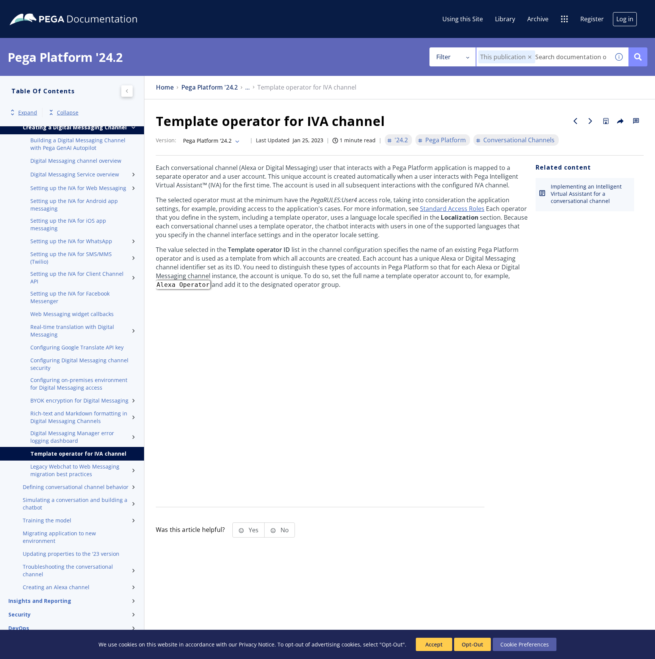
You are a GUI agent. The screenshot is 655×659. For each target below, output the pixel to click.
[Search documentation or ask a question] (637, 56)
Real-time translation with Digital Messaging (72, 330)
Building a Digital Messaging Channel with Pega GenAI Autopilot (77, 144)
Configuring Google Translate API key (77, 347)
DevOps (18, 628)
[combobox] (543, 56)
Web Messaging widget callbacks (72, 314)
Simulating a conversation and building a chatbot (75, 503)
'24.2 (401, 140)
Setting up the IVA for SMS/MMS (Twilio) (71, 257)
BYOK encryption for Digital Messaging (79, 400)
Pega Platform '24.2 (209, 87)
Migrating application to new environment (59, 537)
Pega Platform (445, 140)
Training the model (47, 520)
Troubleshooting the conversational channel (68, 570)
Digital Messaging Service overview (74, 174)
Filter (443, 57)
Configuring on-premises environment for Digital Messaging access (78, 383)
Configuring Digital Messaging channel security (79, 364)
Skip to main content (33, 9)
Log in (624, 19)
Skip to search (92, 9)
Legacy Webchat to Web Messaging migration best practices (74, 470)
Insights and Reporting (39, 600)
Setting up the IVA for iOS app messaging (68, 224)
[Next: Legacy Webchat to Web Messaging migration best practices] (590, 121)
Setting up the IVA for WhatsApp (71, 241)
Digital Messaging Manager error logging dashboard (72, 436)
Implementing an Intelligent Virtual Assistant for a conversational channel (586, 193)
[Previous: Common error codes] (575, 121)
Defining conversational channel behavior (75, 487)
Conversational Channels (519, 140)
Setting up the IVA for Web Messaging (78, 188)
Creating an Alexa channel (56, 587)
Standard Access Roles (452, 208)
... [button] (247, 87)
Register (592, 19)
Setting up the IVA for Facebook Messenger (70, 297)
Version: (166, 140)
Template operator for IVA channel (78, 453)
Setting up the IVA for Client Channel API (77, 277)
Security (19, 614)
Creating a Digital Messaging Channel (75, 127)
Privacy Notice (256, 644)
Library (505, 19)
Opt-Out (472, 644)
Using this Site (462, 19)
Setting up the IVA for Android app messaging (74, 204)
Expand (27, 112)
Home (165, 87)
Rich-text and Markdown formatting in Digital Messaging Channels (78, 417)
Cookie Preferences (524, 644)
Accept (434, 644)
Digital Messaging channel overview (75, 160)
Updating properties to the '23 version (71, 553)
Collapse (67, 112)
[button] (530, 57)
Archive (537, 19)
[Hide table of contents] (127, 91)
